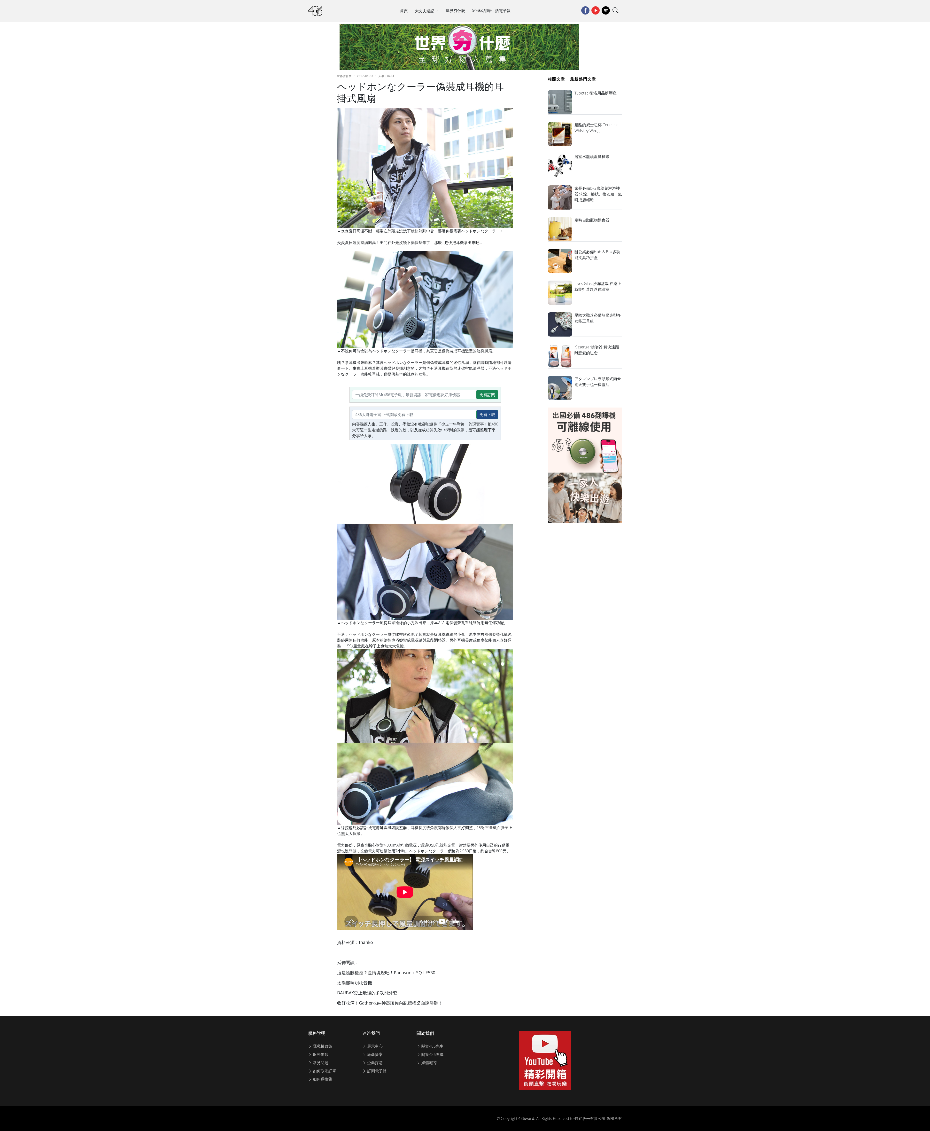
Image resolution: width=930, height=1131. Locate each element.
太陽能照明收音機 (354, 983)
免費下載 (487, 414)
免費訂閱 (487, 394)
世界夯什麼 (455, 10)
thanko (366, 942)
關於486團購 (431, 1054)
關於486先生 (431, 1046)
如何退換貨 (322, 1079)
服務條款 (320, 1054)
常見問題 (320, 1062)
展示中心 (374, 1046)
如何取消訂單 (324, 1071)
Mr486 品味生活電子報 (491, 10)
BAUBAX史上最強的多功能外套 (367, 993)
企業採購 (374, 1062)
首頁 (404, 10)
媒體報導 (428, 1062)
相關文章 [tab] (556, 79)
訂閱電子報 (376, 1071)
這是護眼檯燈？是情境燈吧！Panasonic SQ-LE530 (386, 972)
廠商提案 (374, 1054)
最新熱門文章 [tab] (583, 79)
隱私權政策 (322, 1046)
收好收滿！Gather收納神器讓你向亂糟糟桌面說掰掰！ (389, 1003)
